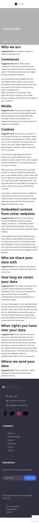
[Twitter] (12, 413)
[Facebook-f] (5, 413)
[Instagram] (19, 413)
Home (5, 41)
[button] (30, 4)
